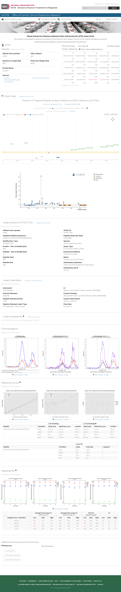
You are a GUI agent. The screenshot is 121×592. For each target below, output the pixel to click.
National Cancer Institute (86, 584)
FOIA (56, 581)
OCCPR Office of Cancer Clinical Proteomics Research (30, 15)
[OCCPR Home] (2, 19)
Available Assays (113, 46)
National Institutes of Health (64, 584)
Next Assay (82, 46)
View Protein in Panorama (12, 559)
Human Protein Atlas (40, 78)
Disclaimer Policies (46, 581)
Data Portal (66, 19)
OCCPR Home (87, 581)
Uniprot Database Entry (52, 104)
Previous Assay (69, 46)
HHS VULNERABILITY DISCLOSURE (70, 581)
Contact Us (99, 4)
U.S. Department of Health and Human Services (34, 584)
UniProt (7, 78)
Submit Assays (111, 19)
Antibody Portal (49, 19)
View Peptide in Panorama (12, 555)
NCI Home (22, 581)
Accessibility (32, 581)
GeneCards (8, 82)
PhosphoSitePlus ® (12, 80)
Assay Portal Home (13, 19)
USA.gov (100, 584)
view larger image (21, 375)
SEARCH (114, 8)
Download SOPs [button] (9, 550)
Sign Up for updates (112, 4)
